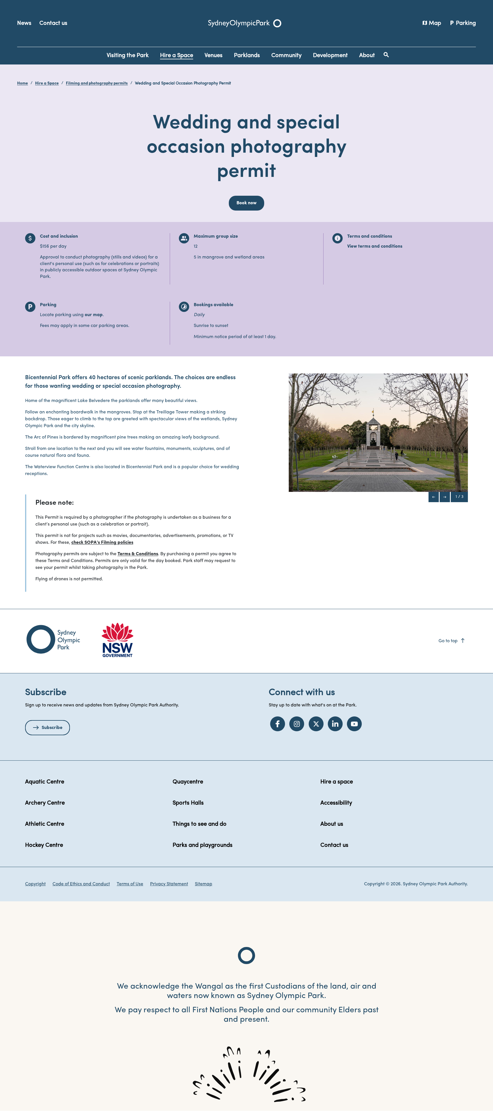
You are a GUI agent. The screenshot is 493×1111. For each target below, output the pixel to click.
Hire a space (336, 782)
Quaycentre (188, 782)
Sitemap (203, 884)
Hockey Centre (44, 845)
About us (331, 824)
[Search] (386, 54)
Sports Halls (188, 803)
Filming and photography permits (97, 83)
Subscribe (52, 728)
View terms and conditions (374, 246)
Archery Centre (45, 803)
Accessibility (336, 803)
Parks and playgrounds (203, 845)
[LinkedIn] (335, 723)
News (24, 23)
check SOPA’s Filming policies (102, 542)
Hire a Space (47, 83)
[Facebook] (277, 723)
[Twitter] (316, 723)
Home (22, 83)
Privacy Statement (169, 884)
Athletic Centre (44, 824)
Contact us (53, 23)
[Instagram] (296, 723)
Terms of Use (130, 884)
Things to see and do (200, 824)
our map (94, 315)
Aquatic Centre (44, 782)
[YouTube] (354, 723)
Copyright (35, 884)
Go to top (452, 641)
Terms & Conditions (138, 554)
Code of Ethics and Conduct (81, 884)
